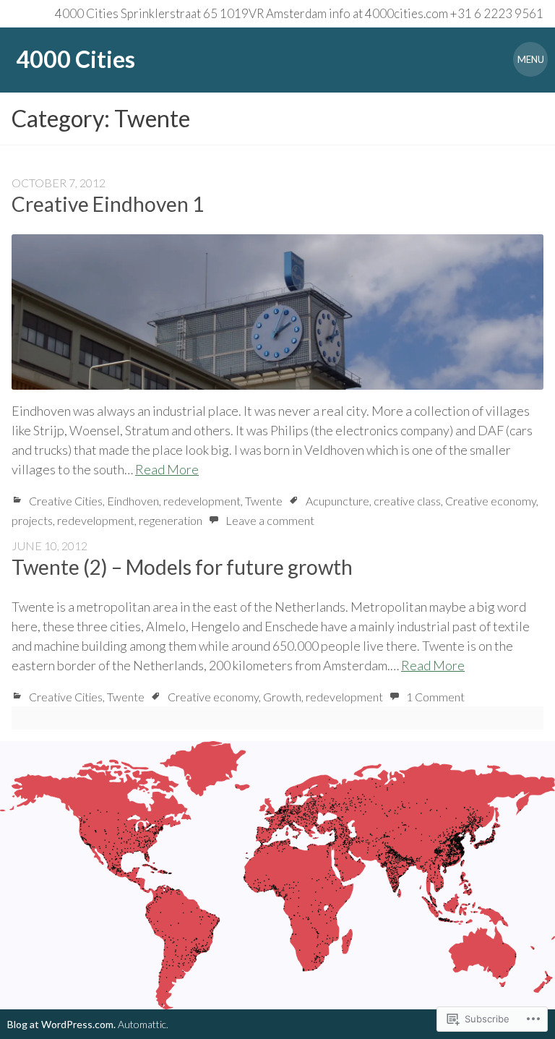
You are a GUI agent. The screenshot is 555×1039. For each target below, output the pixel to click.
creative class (407, 501)
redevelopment (202, 501)
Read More (167, 469)
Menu (530, 59)
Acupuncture (337, 501)
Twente (264, 501)
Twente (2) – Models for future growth (182, 567)
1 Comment (435, 697)
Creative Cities (66, 501)
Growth (282, 697)
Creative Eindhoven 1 (108, 204)
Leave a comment (269, 520)
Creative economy (490, 501)
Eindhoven (133, 501)
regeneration (170, 520)
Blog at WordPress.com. (61, 1024)
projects (32, 520)
